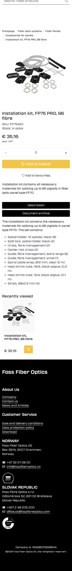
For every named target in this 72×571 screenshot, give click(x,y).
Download (9, 432)
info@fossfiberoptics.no (24, 466)
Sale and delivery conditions (22, 423)
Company (9, 397)
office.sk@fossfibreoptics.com (28, 511)
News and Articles (15, 405)
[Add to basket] (28, 349)
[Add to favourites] (29, 304)
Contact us (10, 401)
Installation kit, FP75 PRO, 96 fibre (18, 337)
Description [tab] (36, 205)
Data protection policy (18, 427)
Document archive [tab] (36, 213)
